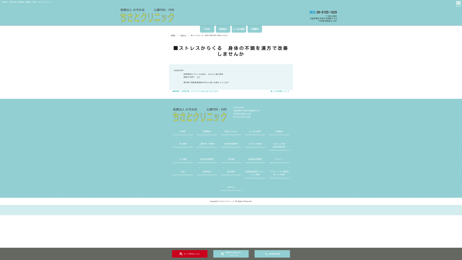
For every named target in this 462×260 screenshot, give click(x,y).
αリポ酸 (183, 159)
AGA (183, 172)
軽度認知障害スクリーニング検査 (255, 173)
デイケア (279, 159)
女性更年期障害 (231, 144)
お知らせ (183, 35)
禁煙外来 (207, 172)
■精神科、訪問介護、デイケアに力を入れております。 (196, 91)
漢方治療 (231, 172)
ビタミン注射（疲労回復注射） (279, 145)
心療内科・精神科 (207, 144)
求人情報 (183, 144)
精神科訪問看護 (255, 159)
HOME (207, 29)
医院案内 (223, 29)
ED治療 (231, 159)
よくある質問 (239, 29)
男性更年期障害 (207, 159)
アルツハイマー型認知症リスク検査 (279, 173)
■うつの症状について (280, 91)
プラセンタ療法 (255, 144)
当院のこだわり (231, 131)
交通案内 (255, 29)
